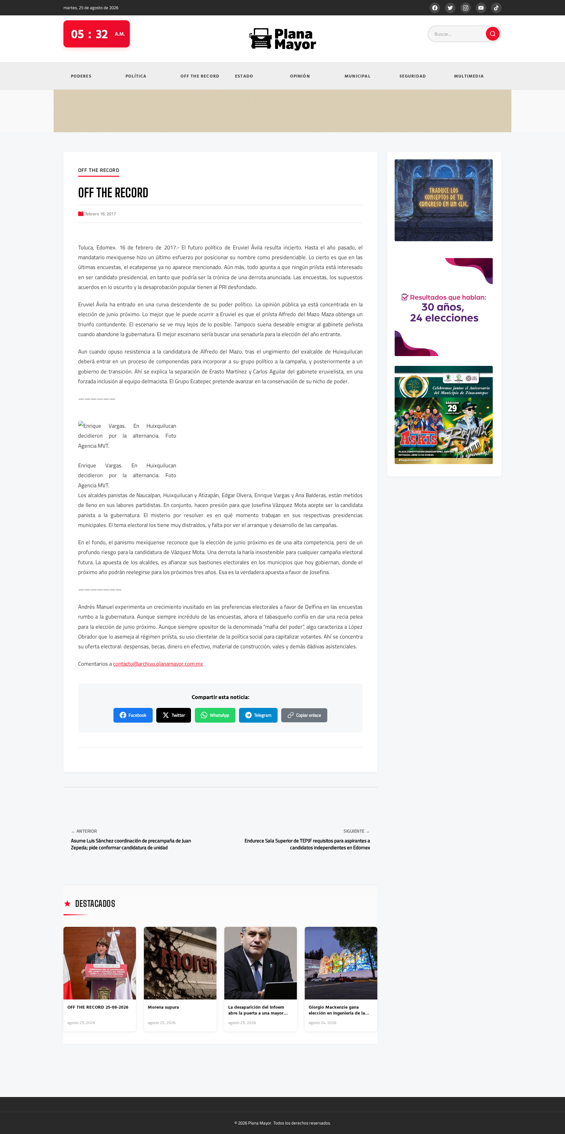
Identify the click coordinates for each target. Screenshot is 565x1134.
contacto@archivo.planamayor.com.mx (158, 663)
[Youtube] (481, 8)
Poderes (81, 76)
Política (136, 76)
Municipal (357, 76)
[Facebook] (435, 8)
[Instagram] (465, 8)
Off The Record (200, 76)
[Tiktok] (496, 8)
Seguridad (413, 76)
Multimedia (469, 76)
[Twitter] (450, 8)
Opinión (300, 76)
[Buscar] (493, 34)
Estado (244, 76)
